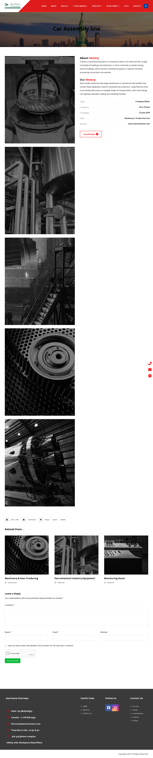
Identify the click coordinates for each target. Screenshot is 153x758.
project (55, 520)
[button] (150, 376)
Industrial (60, 582)
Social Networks (138, 713)
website (62, 520)
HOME (85, 706)
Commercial (32, 520)
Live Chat (136, 706)
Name (8, 632)
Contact (135, 710)
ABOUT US (86, 710)
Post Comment (12, 661)
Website (103, 632)
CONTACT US (87, 713)
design (47, 520)
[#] (108, 707)
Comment (9, 605)
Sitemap (135, 721)
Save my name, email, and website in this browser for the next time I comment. (40, 645)
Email (56, 632)
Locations (136, 717)
